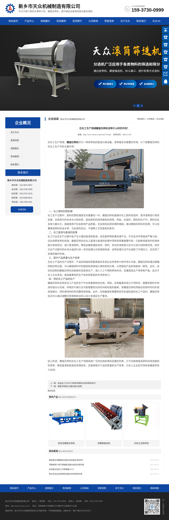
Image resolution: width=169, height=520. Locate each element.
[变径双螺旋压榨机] (66, 415)
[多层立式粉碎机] (141, 415)
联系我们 (141, 21)
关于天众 (125, 21)
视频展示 (45, 21)
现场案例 (61, 21)
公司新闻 (93, 21)
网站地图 (154, 488)
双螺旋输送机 (104, 443)
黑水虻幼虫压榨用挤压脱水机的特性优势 (65, 474)
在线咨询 (22, 209)
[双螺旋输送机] (104, 415)
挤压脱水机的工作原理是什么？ (62, 469)
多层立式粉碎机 (141, 443)
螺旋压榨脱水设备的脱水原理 (70, 386)
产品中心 (29, 21)
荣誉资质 (109, 21)
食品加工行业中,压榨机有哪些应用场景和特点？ (77, 383)
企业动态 (160, 119)
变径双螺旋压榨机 (66, 443)
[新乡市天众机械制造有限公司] (10, 13)
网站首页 (13, 21)
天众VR (156, 21)
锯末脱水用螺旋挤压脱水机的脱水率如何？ (66, 460)
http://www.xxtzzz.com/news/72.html (97, 135)
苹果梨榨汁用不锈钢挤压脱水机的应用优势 (66, 465)
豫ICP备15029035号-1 (82, 511)
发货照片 (77, 21)
